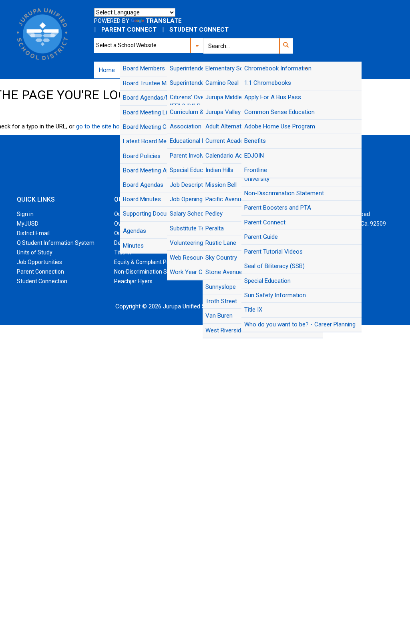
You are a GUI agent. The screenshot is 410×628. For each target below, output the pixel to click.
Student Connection (42, 281)
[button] (285, 46)
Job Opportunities (39, 262)
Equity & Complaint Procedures (153, 262)
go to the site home (102, 126)
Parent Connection (40, 271)
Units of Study (34, 252)
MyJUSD (27, 223)
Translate (164, 20)
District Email (33, 233)
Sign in (25, 214)
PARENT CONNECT (129, 29)
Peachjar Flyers (133, 281)
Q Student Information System (55, 243)
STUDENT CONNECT (199, 29)
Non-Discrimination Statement (152, 271)
